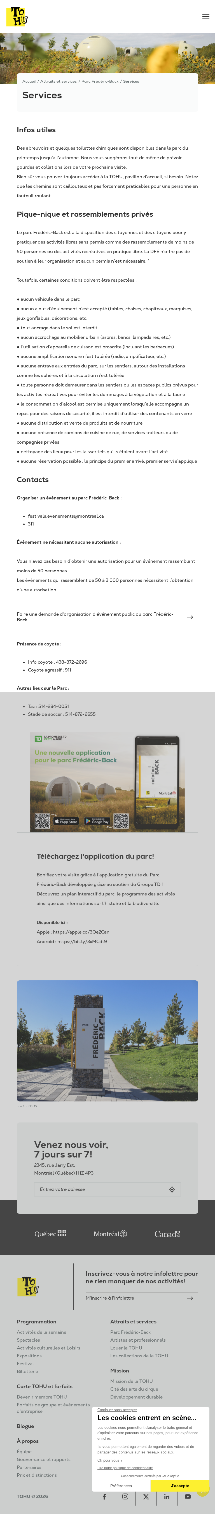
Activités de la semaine (41, 1332)
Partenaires (29, 1467)
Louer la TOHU (126, 1348)
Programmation (36, 1321)
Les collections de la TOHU (139, 1356)
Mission (119, 1370)
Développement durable (136, 1397)
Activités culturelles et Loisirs (48, 1348)
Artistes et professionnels (138, 1340)
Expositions (29, 1356)
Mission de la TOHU (131, 1381)
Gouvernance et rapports (44, 1459)
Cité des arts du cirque (134, 1389)
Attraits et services (133, 1321)
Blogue (25, 1426)
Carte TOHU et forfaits (45, 1386)
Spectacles (28, 1340)
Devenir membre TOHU (42, 1397)
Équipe (24, 1452)
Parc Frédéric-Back (130, 1332)
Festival (25, 1364)
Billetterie (27, 1371)
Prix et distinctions (37, 1475)
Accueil (29, 81)
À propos (28, 1441)
